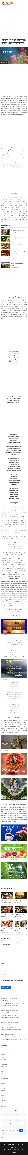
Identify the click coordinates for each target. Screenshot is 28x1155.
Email (3, 969)
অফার (3, 1052)
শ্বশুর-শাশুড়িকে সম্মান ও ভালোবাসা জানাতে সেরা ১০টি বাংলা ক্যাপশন (14, 1039)
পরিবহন (3, 1085)
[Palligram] (7, 3)
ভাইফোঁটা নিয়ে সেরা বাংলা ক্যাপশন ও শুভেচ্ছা (19, 244)
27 (17, 1130)
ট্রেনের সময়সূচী (5, 1078)
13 (17, 1123)
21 (21, 1127)
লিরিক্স (3, 1093)
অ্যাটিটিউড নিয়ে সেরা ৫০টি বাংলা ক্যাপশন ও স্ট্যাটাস (11, 1029)
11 (10, 1123)
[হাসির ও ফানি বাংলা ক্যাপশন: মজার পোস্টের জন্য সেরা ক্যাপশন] (7, 895)
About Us (14, 1152)
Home (5, 1149)
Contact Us (21, 1149)
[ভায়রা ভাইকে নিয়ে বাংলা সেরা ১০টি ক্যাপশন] (21, 923)
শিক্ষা (3, 1095)
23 (3, 1130)
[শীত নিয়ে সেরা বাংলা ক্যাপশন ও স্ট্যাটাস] (5, 232)
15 (25, 1123)
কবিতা (3, 1061)
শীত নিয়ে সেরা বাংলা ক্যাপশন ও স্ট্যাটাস (18, 230)
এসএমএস (4, 1059)
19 (14, 1127)
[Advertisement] (14, 21)
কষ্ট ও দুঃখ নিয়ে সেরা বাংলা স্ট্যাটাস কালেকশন (10, 1027)
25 (10, 1130)
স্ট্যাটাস (3, 1097)
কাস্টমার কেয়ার (4, 1064)
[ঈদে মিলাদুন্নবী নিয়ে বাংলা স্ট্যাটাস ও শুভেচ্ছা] (5, 239)
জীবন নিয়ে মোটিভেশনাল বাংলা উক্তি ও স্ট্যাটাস (10, 1017)
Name (3, 963)
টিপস (3, 1073)
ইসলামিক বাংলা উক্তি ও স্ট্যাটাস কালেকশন (10, 1022)
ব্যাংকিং (3, 1090)
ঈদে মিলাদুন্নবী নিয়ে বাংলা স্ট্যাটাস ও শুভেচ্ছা (19, 237)
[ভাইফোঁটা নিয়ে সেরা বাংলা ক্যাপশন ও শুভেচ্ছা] (5, 246)
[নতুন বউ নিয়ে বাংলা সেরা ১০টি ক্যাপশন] (7, 923)
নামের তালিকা (4, 1083)
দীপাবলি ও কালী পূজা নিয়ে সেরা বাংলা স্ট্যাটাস (19, 251)
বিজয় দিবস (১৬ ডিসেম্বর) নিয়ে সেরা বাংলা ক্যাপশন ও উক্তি (13, 1003)
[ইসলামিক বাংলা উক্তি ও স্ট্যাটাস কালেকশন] (21, 895)
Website (3, 974)
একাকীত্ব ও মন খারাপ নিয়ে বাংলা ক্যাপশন (8, 258)
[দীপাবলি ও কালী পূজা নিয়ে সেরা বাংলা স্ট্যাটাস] (5, 253)
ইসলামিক (3, 1054)
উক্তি (3, 1057)
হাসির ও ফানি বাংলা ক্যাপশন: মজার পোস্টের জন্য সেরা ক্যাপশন (13, 1020)
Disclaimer (10, 1149)
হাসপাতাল (4, 1100)
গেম (3, 1069)
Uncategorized (5, 1049)
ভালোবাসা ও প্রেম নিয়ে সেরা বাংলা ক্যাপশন (10, 1024)
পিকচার (3, 1088)
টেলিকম (3, 1076)
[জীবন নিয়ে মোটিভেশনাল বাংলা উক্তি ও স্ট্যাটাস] (5, 265)
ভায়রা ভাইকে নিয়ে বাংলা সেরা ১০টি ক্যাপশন (10, 1036)
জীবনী (3, 1071)
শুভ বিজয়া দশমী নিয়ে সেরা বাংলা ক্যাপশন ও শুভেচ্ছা (11, 1012)
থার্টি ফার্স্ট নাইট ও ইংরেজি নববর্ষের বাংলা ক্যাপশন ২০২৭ (12, 1000)
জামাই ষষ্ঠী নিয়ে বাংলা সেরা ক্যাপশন (8, 1034)
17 (6, 1127)
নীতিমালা (15, 1149)
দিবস (3, 1081)
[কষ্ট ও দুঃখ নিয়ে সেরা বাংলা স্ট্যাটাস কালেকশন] (7, 909)
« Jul (2, 1137)
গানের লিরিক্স (4, 1066)
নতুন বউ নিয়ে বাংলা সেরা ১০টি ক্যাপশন (9, 1032)
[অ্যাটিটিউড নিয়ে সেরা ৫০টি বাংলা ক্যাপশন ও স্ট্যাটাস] (21, 909)
